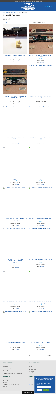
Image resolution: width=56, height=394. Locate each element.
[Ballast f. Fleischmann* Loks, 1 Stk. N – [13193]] (41, 79)
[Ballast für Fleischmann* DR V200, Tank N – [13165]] (41, 243)
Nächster (49, 355)
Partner (5, 386)
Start (4, 12)
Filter (6, 22)
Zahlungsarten (6, 378)
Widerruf (5, 382)
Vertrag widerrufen (28, 392)
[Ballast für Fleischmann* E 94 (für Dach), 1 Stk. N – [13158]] (41, 285)
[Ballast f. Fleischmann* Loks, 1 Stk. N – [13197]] (15, 161)
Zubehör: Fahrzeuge (14, 12)
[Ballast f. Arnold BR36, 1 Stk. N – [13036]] (15, 39)
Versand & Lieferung (7, 380)
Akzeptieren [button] (46, 389)
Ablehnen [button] (39, 389)
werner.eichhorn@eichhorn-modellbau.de (12, 373)
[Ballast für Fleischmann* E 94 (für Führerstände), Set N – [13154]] (41, 326)
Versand (17, 61)
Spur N (7, 12)
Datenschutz (32, 378)
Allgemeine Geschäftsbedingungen (11, 384)
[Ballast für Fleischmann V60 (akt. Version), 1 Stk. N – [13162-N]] (15, 243)
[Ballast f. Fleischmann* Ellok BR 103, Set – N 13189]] (41, 39)
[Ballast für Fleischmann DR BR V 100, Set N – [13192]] (41, 202)
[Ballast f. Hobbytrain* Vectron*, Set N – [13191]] (41, 161)
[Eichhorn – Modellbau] (28, 6)
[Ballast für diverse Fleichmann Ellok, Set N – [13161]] (15, 202)
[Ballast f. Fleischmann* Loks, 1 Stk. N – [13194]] (15, 120)
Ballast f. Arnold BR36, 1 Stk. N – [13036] (15, 55)
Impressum (31, 380)
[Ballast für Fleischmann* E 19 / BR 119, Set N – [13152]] (15, 285)
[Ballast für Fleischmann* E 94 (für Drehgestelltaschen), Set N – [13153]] (15, 326)
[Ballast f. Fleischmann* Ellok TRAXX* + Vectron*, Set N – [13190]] (15, 79)
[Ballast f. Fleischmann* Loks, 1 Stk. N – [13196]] (41, 120)
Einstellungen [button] (48, 387)
